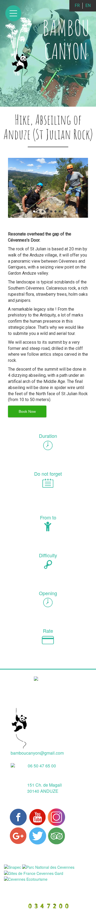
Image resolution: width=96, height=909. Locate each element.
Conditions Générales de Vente (56, 893)
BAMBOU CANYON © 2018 (38, 887)
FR (77, 5)
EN (88, 5)
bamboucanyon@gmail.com (37, 753)
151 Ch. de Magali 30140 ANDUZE (44, 788)
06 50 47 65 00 (42, 766)
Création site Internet (46, 899)
